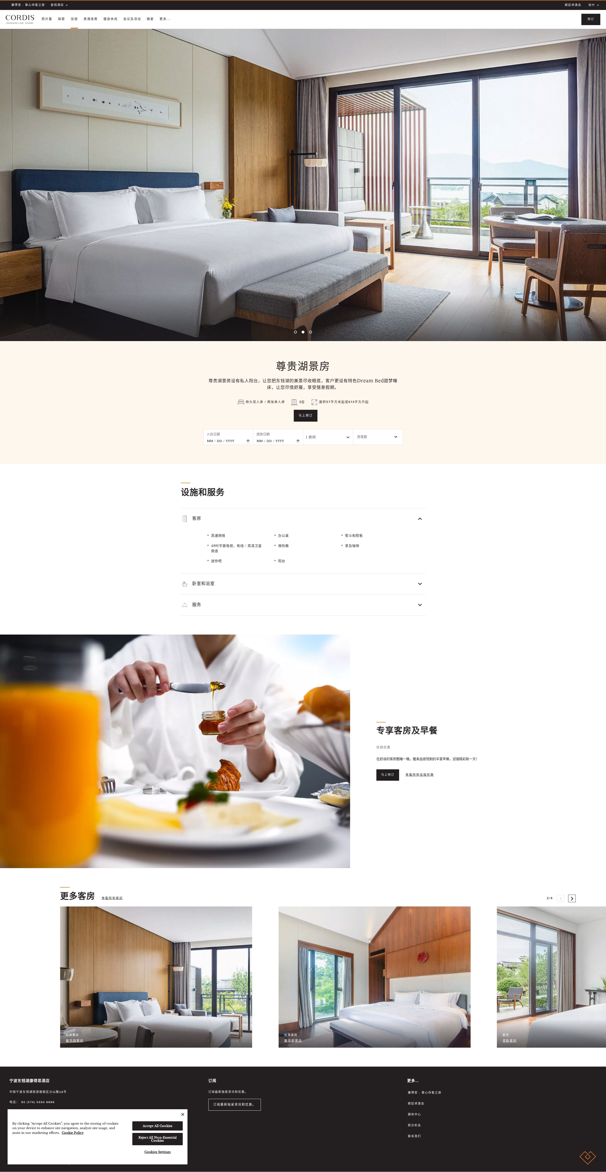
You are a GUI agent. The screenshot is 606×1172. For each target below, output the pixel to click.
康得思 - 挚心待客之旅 (28, 5)
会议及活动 (132, 19)
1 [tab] (295, 332)
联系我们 (414, 1136)
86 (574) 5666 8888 (38, 1102)
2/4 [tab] (550, 896)
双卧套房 (510, 1040)
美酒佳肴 (91, 19)
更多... (165, 19)
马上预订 (306, 415)
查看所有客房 (112, 898)
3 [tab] (310, 332)
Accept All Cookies (157, 1126)
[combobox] (328, 437)
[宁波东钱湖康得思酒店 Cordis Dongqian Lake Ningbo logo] (20, 19)
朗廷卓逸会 (573, 5)
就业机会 (414, 1125)
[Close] (182, 1114)
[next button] (572, 898)
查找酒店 (57, 5)
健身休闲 (110, 19)
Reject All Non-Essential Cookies (157, 1139)
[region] (97, 1136)
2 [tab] (303, 332)
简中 (591, 5)
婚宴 (150, 19)
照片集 (47, 19)
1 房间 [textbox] (311, 437)
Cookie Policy (73, 1133)
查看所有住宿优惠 (419, 774)
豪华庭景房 (293, 1040)
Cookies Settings (157, 1152)
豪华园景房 (75, 1040)
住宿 (74, 19)
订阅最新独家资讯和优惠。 (234, 1104)
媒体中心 (414, 1114)
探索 (61, 19)
